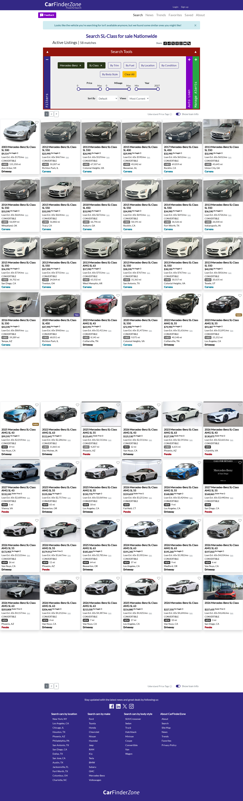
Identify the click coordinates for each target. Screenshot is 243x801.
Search (165, 723)
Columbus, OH (60, 775)
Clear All (129, 74)
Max (99, 85)
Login (175, 6)
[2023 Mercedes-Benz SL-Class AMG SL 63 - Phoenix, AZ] (182, 414)
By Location (148, 65)
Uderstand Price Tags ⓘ (160, 114)
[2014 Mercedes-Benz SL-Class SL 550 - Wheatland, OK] (20, 189)
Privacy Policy (169, 745)
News (164, 732)
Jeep (91, 745)
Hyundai (93, 740)
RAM (91, 749)
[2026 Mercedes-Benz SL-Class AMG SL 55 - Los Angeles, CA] (182, 472)
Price (89, 83)
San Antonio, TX (61, 745)
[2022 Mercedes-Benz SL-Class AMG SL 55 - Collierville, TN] (182, 304)
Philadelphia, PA (61, 740)
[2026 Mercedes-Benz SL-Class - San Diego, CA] (223, 587)
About (165, 718)
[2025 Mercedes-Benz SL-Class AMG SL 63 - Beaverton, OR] (101, 529)
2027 (157, 85)
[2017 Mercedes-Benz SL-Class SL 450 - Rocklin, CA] (182, 131)
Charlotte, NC (60, 780)
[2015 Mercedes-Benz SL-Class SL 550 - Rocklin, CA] (142, 189)
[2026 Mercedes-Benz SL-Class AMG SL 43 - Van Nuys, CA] (142, 414)
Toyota (92, 723)
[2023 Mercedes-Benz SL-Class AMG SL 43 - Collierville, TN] (101, 304)
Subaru (92, 767)
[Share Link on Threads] (177, 43)
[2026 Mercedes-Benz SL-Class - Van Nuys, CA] (182, 587)
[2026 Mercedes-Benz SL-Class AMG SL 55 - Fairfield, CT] (142, 472)
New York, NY (60, 718)
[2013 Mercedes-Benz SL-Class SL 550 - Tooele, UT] (223, 247)
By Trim (114, 65)
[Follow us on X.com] (124, 706)
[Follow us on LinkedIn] (118, 706)
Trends (165, 736)
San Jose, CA (59, 758)
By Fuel (130, 65)
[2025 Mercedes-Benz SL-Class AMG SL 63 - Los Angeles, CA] (142, 587)
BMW (92, 762)
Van (127, 749)
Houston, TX (59, 732)
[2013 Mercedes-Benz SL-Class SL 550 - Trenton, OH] (60, 247)
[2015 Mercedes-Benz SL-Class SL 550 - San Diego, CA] (20, 247)
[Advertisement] (17, 94)
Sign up (184, 6)
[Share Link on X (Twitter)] (173, 43)
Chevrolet (94, 732)
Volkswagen (95, 780)
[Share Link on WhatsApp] (181, 43)
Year (147, 83)
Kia (90, 753)
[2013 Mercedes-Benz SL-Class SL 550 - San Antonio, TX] (142, 247)
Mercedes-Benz (70, 65)
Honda (92, 727)
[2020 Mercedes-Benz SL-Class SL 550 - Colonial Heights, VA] (142, 304)
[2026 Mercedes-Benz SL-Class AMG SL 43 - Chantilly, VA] (223, 414)
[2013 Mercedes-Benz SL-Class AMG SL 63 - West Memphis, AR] (101, 247)
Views (123, 98)
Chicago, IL (58, 727)
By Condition (169, 65)
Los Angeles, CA (61, 723)
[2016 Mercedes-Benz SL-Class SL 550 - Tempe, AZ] (20, 304)
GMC (91, 771)
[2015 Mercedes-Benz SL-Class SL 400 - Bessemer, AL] (142, 131)
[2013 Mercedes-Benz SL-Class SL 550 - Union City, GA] (223, 131)
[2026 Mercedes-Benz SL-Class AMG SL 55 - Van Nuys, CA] (20, 529)
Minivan (129, 736)
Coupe (128, 740)
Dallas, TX (58, 753)
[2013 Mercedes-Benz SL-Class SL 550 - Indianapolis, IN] (223, 189)
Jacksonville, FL (60, 767)
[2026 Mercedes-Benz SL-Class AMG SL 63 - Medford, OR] (182, 529)
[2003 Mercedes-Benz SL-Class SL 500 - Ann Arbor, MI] (20, 131)
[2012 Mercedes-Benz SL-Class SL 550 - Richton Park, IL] (60, 131)
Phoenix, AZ (59, 736)
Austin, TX (58, 762)
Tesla (91, 758)
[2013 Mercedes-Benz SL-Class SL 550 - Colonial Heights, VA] (101, 131)
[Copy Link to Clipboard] (189, 43)
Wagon (128, 753)
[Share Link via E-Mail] (185, 43)
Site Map (166, 727)
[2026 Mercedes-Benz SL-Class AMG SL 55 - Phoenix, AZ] (60, 529)
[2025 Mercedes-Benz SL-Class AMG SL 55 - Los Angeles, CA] (101, 472)
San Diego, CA (60, 749)
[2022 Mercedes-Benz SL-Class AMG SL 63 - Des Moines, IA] (60, 414)
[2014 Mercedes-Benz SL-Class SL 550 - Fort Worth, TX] (182, 189)
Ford (91, 718)
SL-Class (95, 65)
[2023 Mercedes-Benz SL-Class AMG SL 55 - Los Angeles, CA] (223, 304)
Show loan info (190, 114)
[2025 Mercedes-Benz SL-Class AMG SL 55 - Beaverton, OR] (60, 472)
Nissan (92, 736)
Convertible (131, 745)
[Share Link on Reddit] (169, 43)
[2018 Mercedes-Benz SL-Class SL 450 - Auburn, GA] (101, 189)
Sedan (128, 723)
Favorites (166, 740)
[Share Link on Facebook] (165, 43)
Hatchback (130, 732)
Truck (128, 727)
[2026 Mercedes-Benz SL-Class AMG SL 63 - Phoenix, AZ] (20, 587)
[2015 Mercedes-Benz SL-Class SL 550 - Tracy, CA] (60, 189)
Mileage (118, 83)
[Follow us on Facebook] (111, 706)
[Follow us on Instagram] (131, 706)
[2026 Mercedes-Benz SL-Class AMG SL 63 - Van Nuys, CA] (223, 529)
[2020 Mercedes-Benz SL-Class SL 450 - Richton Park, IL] (60, 304)
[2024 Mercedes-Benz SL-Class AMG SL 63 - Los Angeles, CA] (142, 529)
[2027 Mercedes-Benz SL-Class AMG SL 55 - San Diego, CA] (223, 472)
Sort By (91, 98)
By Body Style (110, 74)
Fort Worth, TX (60, 771)
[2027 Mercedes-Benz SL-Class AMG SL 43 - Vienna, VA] (20, 472)
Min (137, 85)
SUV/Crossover (133, 718)
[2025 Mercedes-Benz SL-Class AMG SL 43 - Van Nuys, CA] (20, 414)
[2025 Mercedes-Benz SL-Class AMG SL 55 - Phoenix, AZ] (101, 414)
